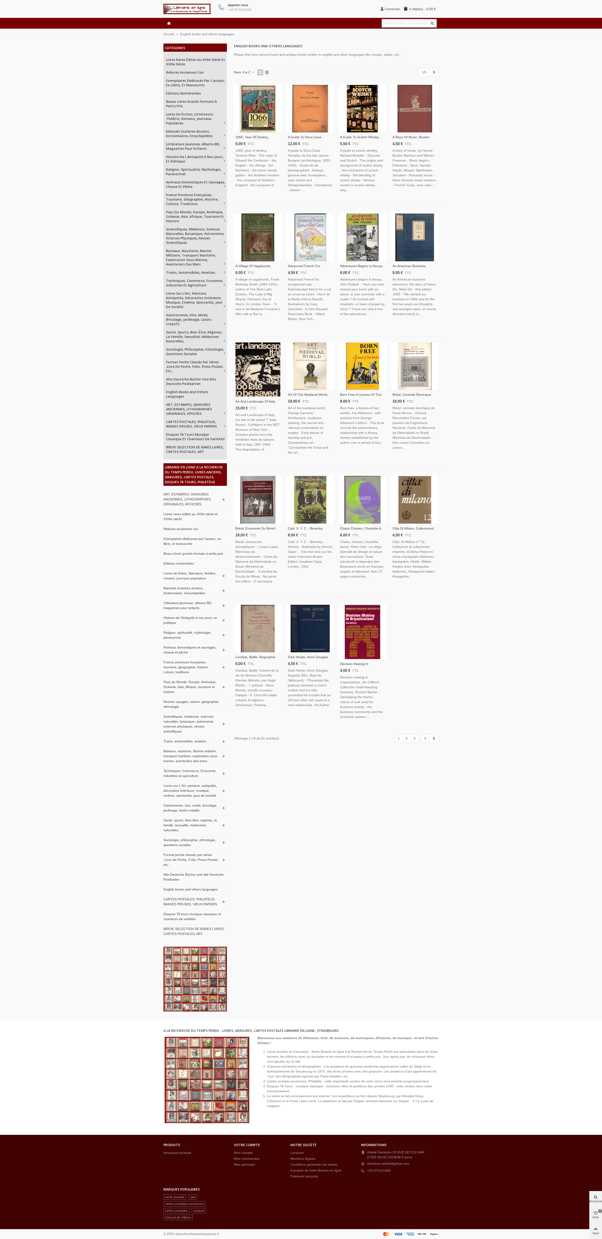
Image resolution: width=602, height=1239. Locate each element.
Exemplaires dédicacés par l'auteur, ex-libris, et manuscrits (195, 82)
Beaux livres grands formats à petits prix (191, 103)
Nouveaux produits (177, 1153)
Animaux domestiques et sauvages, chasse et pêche (195, 184)
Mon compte (243, 1153)
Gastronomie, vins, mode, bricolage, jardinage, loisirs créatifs (188, 319)
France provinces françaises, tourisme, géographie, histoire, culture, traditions (192, 199)
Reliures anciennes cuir (185, 72)
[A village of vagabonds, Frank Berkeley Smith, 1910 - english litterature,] (258, 237)
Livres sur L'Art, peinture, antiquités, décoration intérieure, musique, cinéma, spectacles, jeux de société (194, 300)
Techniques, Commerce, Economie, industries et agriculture (194, 282)
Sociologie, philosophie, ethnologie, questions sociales (195, 351)
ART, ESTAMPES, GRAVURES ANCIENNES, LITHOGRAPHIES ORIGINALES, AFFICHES (189, 409)
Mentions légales (303, 1158)
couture (199, 1210)
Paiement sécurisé (304, 1176)
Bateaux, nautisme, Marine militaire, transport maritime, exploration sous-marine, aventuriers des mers (191, 257)
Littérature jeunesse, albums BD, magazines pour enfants (193, 146)
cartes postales (176, 1210)
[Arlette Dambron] (189, 9)
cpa (192, 1197)
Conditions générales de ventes (313, 1164)
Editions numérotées (183, 93)
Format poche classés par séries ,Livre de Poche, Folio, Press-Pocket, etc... (195, 366)
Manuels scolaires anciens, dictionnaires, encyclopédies (189, 133)
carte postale (174, 1197)
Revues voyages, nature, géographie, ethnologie (191, 704)
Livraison (297, 1153)
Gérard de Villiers (178, 1217)
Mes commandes (247, 1158)
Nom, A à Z (242, 72)
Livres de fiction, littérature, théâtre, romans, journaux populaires (190, 118)
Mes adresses (244, 1164)
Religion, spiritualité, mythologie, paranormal (193, 171)
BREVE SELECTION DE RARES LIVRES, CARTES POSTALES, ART (195, 449)
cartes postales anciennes (184, 1204)
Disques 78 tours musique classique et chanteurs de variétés (195, 436)
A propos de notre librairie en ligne (315, 1170)
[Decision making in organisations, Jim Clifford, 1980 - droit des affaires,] (362, 632)
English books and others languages (187, 394)
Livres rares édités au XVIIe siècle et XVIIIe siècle (195, 61)
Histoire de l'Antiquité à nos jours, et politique (195, 158)
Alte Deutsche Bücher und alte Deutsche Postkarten (191, 381)
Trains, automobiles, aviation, (191, 272)
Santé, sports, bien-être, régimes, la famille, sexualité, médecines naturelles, (194, 336)
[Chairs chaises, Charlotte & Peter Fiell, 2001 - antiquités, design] (362, 500)
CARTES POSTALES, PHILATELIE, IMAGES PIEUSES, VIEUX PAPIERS (191, 424)
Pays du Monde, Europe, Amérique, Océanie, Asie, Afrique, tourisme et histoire (195, 216)
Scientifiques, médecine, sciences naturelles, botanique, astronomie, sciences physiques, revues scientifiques (195, 236)
